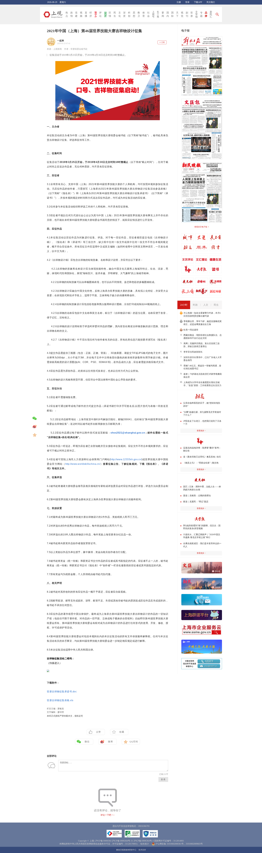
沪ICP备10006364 (103, 841)
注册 (179, 2)
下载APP (198, 2)
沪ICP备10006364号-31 (122, 841)
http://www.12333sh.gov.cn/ (126, 459)
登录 (187, 2)
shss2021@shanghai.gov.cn (128, 432)
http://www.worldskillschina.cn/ (82, 464)
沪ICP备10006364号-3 (144, 841)
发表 (163, 779)
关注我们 (210, 2)
